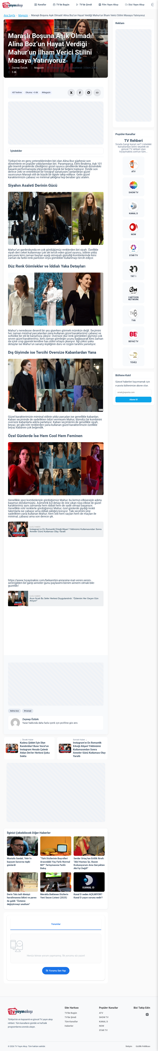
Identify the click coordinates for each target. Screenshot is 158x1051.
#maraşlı (27, 711)
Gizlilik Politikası (143, 1046)
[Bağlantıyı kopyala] (97, 92)
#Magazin (46, 92)
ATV (101, 1013)
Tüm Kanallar (71, 1021)
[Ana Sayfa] (13, 4)
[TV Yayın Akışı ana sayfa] (20, 1011)
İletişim (129, 1046)
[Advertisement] (56, 123)
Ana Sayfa (9, 15)
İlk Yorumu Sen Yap (56, 970)
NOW (101, 1026)
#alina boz (14, 711)
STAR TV (103, 1030)
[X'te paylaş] (71, 92)
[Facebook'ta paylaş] (80, 92)
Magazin (23, 15)
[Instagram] (147, 1014)
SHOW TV (103, 1017)
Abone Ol (133, 399)
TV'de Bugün (71, 1013)
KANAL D (103, 1021)
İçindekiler (16, 151)
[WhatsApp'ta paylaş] (88, 92)
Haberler (69, 1026)
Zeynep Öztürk (19, 68)
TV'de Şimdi (70, 1017)
